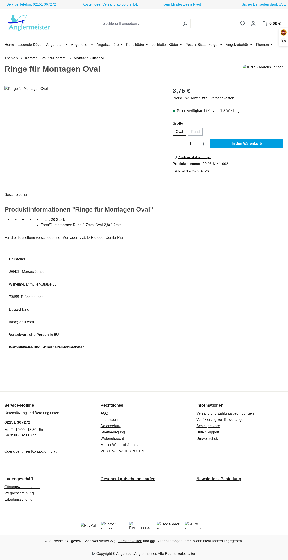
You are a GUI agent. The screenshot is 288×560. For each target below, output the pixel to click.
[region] (84, 134)
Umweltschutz (207, 438)
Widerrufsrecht (112, 438)
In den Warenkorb (247, 143)
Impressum (109, 420)
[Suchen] (185, 23)
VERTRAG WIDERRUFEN (122, 451)
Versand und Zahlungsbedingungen (225, 413)
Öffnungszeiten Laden (22, 487)
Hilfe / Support (207, 432)
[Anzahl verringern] (177, 143)
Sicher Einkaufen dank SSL (263, 4)
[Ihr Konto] (253, 23)
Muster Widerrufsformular (121, 445)
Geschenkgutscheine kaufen (128, 479)
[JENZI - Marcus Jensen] (263, 67)
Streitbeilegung (113, 432)
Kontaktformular (43, 451)
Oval (179, 132)
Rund (197, 133)
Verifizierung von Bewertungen (220, 420)
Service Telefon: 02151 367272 (30, 4)
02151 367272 (17, 422)
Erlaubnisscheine (18, 499)
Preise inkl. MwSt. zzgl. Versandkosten (203, 98)
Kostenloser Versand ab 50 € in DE (109, 4)
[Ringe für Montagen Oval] (83, 134)
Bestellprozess (208, 426)
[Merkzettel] (242, 23)
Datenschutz (111, 426)
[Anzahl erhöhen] (203, 143)
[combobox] (140, 23)
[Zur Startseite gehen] (29, 22)
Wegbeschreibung (19, 493)
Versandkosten (130, 541)
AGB (104, 413)
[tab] (15, 195)
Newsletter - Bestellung (218, 479)
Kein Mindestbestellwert (181, 4)
